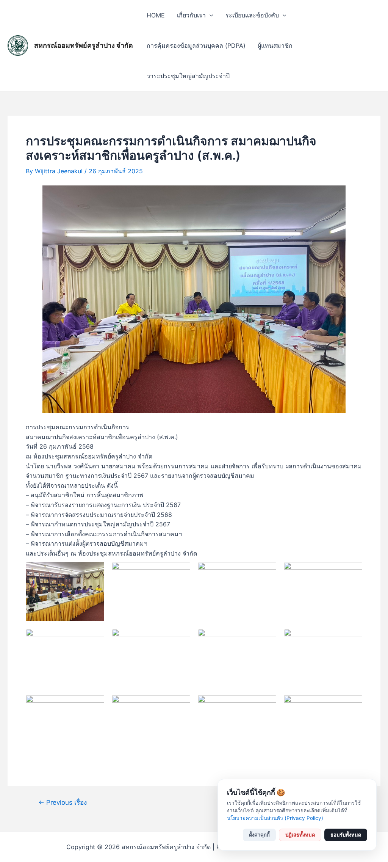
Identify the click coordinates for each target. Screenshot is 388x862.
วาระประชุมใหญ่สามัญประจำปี (188, 76)
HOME (156, 15)
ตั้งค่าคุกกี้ (259, 835)
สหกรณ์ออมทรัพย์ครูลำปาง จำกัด (83, 45)
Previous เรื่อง (62, 802)
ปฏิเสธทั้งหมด (300, 835)
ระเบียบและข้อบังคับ (252, 15)
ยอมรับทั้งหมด (345, 835)
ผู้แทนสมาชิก (275, 45)
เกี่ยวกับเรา (191, 15)
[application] (209, 15)
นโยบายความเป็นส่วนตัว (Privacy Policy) (275, 818)
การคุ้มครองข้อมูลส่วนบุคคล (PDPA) (196, 45)
